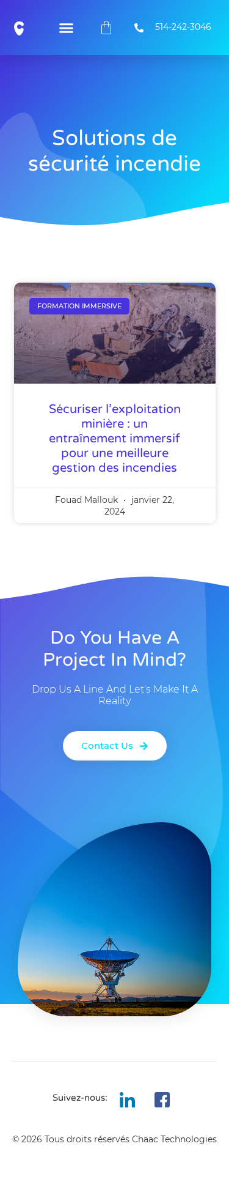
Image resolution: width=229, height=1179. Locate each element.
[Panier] (106, 28)
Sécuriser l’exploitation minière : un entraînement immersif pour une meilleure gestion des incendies (115, 438)
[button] (66, 27)
